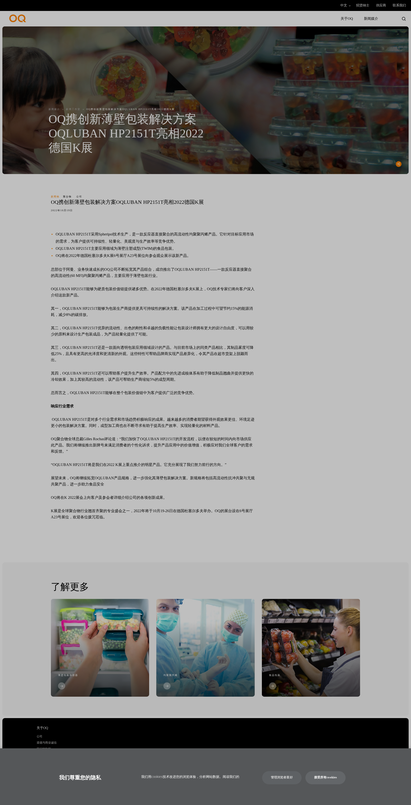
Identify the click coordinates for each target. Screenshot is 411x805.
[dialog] (205, 776)
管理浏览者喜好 (282, 777)
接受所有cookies (325, 777)
